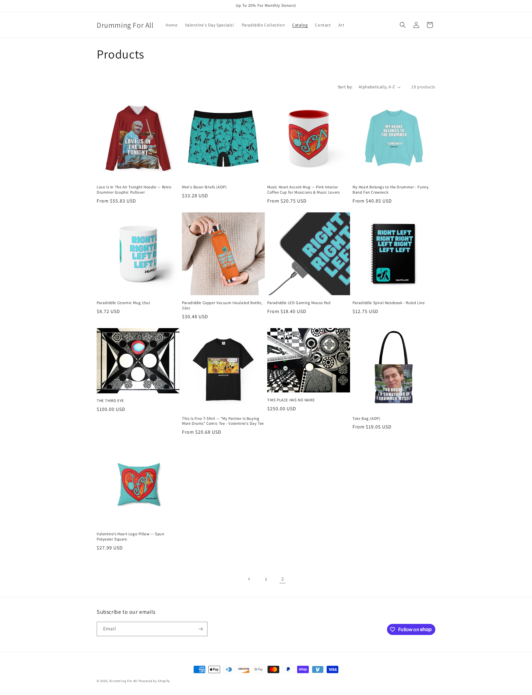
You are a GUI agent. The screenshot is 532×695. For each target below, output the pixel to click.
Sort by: (345, 87)
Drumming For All (123, 681)
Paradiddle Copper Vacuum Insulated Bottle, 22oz (222, 305)
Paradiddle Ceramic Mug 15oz (123, 302)
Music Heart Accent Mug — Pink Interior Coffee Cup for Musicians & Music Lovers (303, 190)
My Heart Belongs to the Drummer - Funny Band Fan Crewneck (391, 190)
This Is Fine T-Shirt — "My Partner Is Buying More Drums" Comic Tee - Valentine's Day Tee (223, 421)
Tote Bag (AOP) (366, 418)
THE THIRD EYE (110, 400)
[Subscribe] (200, 629)
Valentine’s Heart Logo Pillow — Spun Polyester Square (130, 537)
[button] (402, 25)
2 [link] (282, 579)
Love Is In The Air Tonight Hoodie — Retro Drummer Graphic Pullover (134, 190)
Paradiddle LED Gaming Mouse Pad (299, 302)
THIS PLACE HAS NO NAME (291, 400)
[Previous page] (249, 579)
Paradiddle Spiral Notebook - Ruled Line (389, 302)
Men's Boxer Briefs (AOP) (204, 187)
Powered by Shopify (154, 681)
